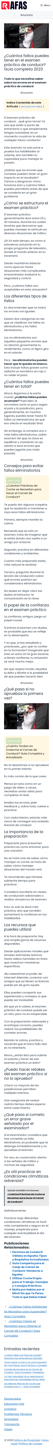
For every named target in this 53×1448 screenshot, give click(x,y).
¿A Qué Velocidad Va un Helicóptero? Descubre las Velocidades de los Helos (24, 1378)
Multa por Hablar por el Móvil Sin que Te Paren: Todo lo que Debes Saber (29, 1293)
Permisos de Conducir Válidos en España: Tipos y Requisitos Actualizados (30, 1255)
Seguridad (11, 1419)
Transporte (11, 1424)
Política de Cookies (30, 1443)
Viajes (8, 1429)
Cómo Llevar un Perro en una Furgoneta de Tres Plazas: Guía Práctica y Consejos (25, 1364)
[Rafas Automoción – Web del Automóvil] (14, 5)
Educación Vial (14, 1404)
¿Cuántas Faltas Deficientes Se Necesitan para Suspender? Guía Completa (25, 1311)
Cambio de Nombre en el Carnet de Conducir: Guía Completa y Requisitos (24, 1371)
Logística (10, 1409)
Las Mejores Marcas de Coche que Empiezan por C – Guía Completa (22, 1385)
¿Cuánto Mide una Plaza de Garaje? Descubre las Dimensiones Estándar (23, 1357)
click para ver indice (31, 106)
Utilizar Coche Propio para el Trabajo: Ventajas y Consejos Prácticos (30, 1282)
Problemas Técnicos (18, 1414)
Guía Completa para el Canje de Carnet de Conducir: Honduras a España (28, 1268)
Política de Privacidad (27, 1440)
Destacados (12, 1399)
